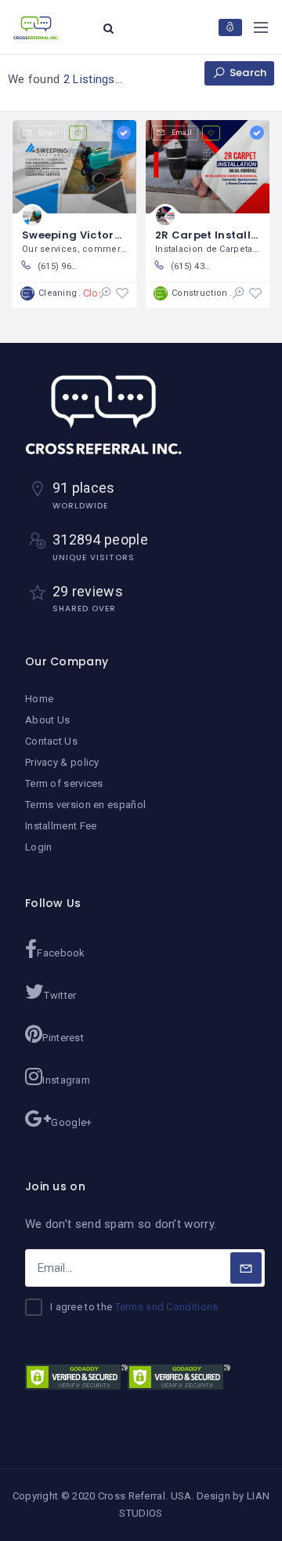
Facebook (61, 953)
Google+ (71, 1122)
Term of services (64, 783)
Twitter (60, 995)
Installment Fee (61, 826)
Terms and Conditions (167, 1307)
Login (38, 847)
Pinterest (63, 1038)
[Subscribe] (246, 1268)
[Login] (230, 27)
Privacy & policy (62, 762)
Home (39, 699)
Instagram (66, 1080)
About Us (47, 720)
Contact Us (51, 741)
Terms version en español (85, 805)
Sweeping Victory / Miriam (97, 235)
